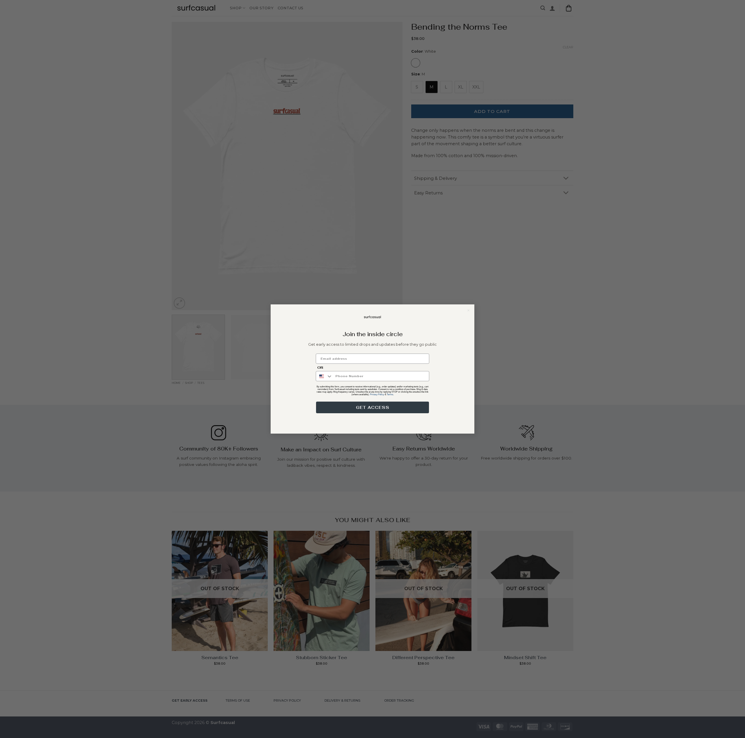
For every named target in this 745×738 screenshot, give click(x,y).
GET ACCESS (372, 407)
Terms (390, 394)
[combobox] (324, 376)
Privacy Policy (377, 394)
